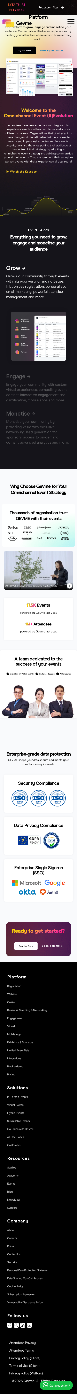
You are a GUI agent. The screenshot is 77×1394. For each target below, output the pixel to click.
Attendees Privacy (22, 1343)
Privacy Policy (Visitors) (26, 1373)
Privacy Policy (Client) (24, 1358)
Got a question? (59, 1385)
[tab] (38, 284)
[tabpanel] (38, 338)
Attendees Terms (21, 1350)
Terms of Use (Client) (24, 1366)
